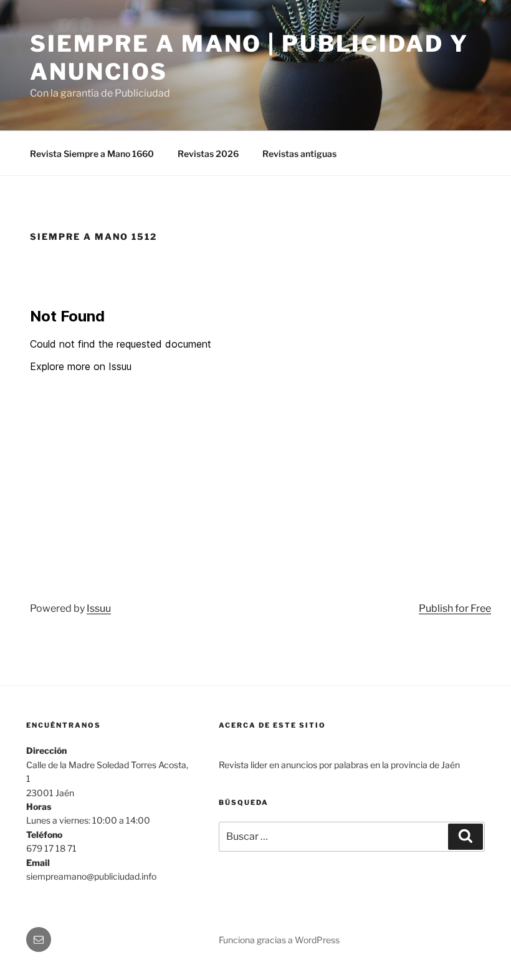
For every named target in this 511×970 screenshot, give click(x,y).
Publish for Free (455, 608)
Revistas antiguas (299, 153)
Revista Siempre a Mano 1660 (92, 153)
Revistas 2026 (208, 153)
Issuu (99, 608)
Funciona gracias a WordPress (279, 939)
